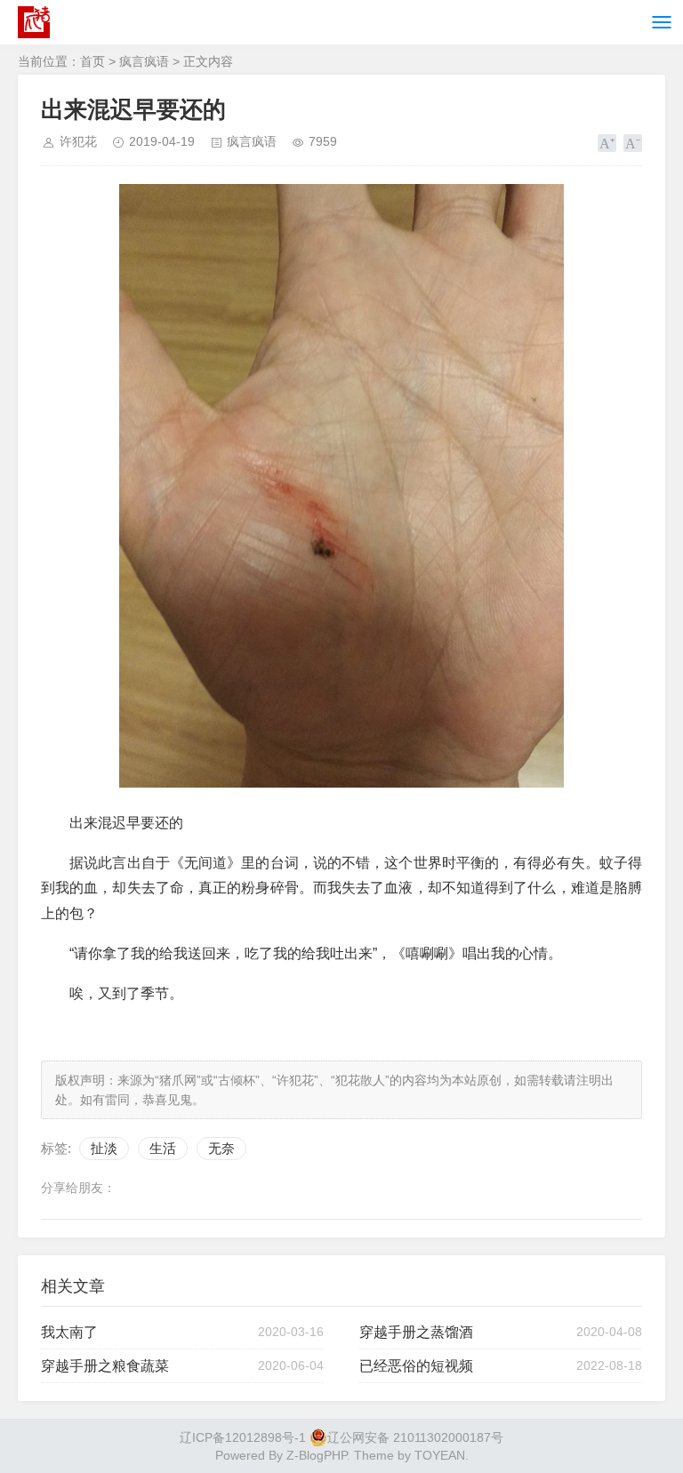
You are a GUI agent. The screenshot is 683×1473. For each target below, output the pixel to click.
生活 (162, 1148)
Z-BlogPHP (316, 1455)
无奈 (221, 1148)
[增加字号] (607, 143)
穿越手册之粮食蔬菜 (105, 1365)
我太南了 (69, 1332)
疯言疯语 (144, 61)
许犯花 (78, 141)
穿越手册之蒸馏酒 (416, 1332)
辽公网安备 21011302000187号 (415, 1437)
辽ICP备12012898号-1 (243, 1437)
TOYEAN (439, 1455)
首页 (92, 61)
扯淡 (104, 1148)
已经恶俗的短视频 (416, 1365)
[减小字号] (632, 143)
